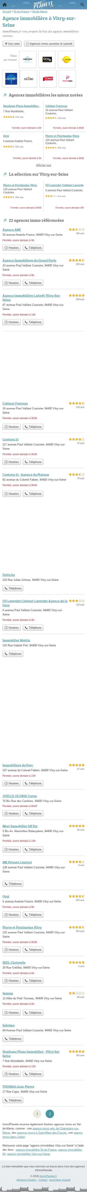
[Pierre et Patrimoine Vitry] (43, 934)
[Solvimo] (43, 1028)
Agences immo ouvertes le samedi (50, 43)
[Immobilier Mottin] (43, 643)
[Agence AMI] (43, 234)
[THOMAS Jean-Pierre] (43, 1089)
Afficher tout (43, 165)
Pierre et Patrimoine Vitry (62, 136)
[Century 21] (43, 446)
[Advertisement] (43, 713)
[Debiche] (43, 578)
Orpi (6, 136)
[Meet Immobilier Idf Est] (43, 834)
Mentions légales (26, 1180)
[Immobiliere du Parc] (43, 770)
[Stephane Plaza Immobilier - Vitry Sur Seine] (43, 1058)
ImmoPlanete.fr (48, 1176)
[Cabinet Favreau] (43, 411)
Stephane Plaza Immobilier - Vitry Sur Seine (21, 108)
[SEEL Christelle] (43, 967)
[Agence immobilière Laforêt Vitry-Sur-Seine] (43, 305)
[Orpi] (43, 901)
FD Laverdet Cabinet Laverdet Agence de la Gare (64, 187)
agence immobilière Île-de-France (36, 1149)
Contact (42, 1180)
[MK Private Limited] (43, 869)
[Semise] (43, 999)
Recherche (82, 4)
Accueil (4, 4)
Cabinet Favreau (56, 106)
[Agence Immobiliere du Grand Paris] (43, 267)
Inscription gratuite (60, 1180)
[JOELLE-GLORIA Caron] (43, 801)
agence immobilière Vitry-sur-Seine (28, 1154)
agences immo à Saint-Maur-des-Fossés (42, 1132)
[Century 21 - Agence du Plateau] (43, 480)
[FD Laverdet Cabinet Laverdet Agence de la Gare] (43, 610)
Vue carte (14, 43)
